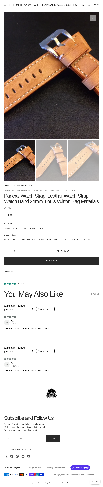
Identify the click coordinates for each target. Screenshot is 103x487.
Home (6, 185)
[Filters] (32, 309)
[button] (89, 5)
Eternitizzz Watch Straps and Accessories (77, 475)
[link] (51, 394)
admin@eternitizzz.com (56, 468)
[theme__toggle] (83, 5)
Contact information (69, 483)
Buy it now (51, 261)
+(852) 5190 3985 (35, 468)
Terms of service (55, 483)
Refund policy (32, 483)
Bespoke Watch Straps (21, 185)
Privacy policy (43, 483)
